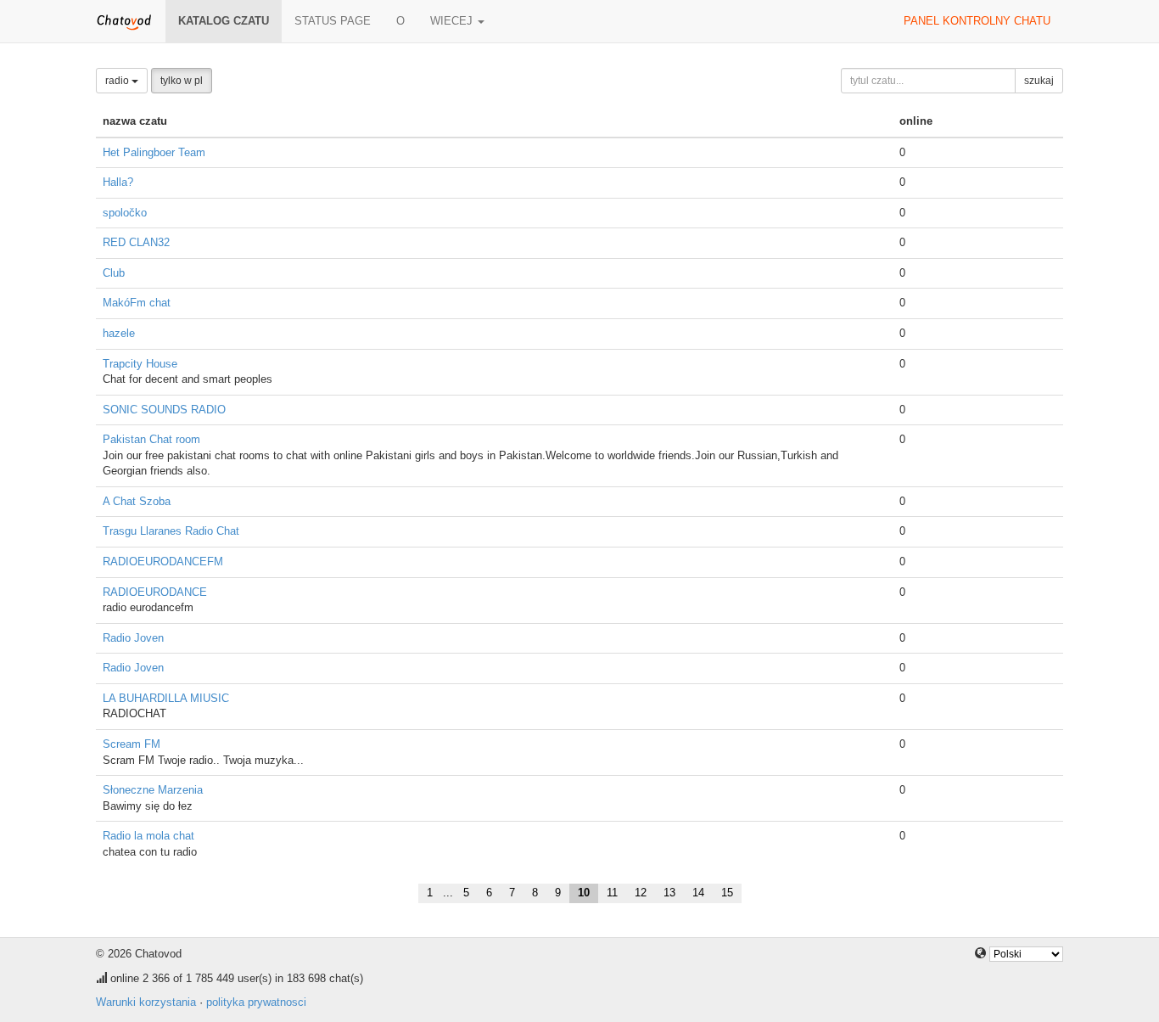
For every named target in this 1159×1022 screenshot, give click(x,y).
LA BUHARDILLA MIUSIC (166, 698)
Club (114, 273)
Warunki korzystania (146, 1002)
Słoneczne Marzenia (153, 789)
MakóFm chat (137, 302)
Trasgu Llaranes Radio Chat (171, 531)
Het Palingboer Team (154, 152)
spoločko (125, 212)
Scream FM (131, 744)
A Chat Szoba (137, 501)
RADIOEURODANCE (155, 592)
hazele (119, 333)
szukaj (1039, 81)
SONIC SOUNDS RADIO (164, 409)
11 (612, 892)
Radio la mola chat (148, 835)
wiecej (453, 20)
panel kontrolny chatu (977, 20)
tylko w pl (181, 81)
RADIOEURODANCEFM (163, 561)
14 (698, 892)
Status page (332, 20)
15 (727, 892)
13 (669, 892)
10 (584, 892)
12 (641, 892)
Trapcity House (140, 363)
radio (118, 81)
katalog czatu (223, 20)
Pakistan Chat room (151, 439)
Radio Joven (133, 638)
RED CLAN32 (136, 242)
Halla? (118, 182)
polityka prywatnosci (256, 1002)
